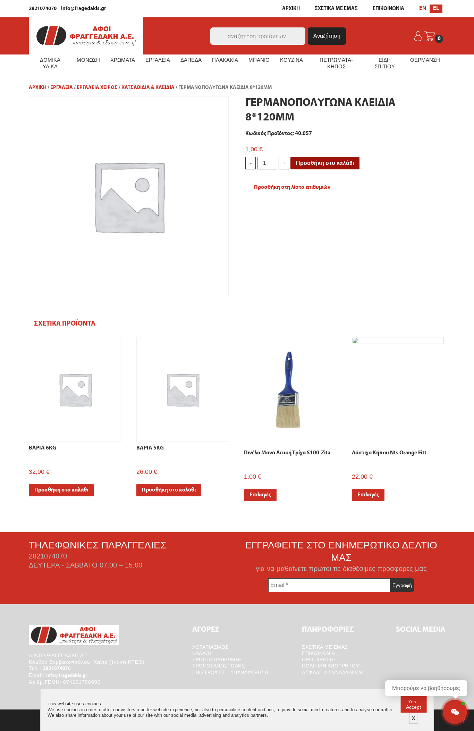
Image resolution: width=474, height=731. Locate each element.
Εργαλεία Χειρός (97, 87)
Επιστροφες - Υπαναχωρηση (230, 672)
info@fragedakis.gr (83, 8)
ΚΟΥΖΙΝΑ (291, 60)
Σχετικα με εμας (325, 647)
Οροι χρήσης (319, 659)
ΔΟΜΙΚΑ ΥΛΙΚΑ (50, 63)
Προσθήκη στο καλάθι (325, 163)
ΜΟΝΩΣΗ (88, 60)
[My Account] (418, 36)
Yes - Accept (413, 704)
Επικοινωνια (318, 653)
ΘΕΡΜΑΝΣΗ (425, 60)
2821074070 (43, 8)
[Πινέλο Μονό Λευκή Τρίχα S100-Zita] (290, 389)
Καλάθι (201, 653)
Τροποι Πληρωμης (217, 659)
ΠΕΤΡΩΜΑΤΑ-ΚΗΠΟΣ (336, 63)
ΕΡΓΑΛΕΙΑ (157, 60)
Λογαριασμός (210, 647)
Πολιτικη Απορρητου (330, 666)
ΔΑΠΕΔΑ (191, 60)
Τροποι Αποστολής (218, 666)
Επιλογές (260, 495)
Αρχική (37, 87)
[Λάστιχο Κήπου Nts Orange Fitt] (398, 389)
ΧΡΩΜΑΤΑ (122, 60)
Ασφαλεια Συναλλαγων (332, 672)
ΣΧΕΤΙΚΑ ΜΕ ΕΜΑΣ (336, 8)
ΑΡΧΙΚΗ (291, 8)
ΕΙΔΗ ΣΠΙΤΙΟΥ (384, 63)
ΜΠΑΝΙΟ (259, 60)
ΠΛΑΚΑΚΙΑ (225, 60)
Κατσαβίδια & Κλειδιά (148, 87)
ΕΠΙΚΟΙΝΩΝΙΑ (388, 8)
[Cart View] (429, 36)
